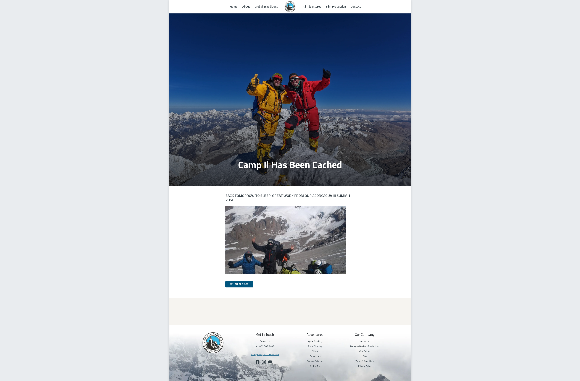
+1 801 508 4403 (265, 346)
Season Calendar (315, 361)
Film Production (336, 6)
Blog (365, 356)
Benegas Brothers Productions (364, 346)
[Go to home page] (213, 342)
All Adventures (312, 6)
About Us (364, 341)
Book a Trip (314, 366)
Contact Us (265, 341)
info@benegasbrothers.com (265, 354)
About (246, 6)
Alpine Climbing (315, 341)
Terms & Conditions (365, 361)
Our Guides (364, 351)
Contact (356, 6)
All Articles (241, 284)
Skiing (315, 351)
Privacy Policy (364, 366)
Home (233, 6)
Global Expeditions (266, 6)
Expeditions (315, 356)
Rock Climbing (315, 346)
